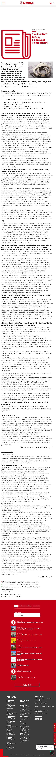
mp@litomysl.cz (10, 708)
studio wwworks (30, 755)
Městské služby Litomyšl (11, 722)
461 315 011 (23, 719)
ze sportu (36, 606)
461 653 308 (23, 725)
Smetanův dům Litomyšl (11, 738)
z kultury (28, 606)
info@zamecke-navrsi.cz (25, 729)
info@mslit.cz (9, 724)
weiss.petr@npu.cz (11, 734)
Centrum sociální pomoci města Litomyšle (11, 745)
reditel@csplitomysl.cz (11, 747)
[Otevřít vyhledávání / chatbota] (50, 2)
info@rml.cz (9, 729)
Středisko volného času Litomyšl (25, 738)
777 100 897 (23, 730)
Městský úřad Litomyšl (10, 701)
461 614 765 (23, 736)
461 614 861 (9, 748)
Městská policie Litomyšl (11, 706)
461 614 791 (9, 725)
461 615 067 (9, 736)
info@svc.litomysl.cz (24, 740)
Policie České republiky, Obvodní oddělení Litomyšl (25, 707)
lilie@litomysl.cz (23, 723)
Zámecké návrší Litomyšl (24, 727)
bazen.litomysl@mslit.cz (25, 718)
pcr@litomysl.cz (23, 709)
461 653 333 (9, 704)
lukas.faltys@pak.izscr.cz (25, 713)
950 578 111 (23, 714)
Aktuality (43, 29)
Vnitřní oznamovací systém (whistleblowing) (41, 710)
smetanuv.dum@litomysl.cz (12, 740)
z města (21, 606)
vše (16, 606)
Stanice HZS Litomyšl (25, 712)
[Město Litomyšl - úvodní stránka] (27, 2)
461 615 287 (9, 730)
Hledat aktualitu (17, 612)
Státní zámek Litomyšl (10, 732)
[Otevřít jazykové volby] (53, 2)
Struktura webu (38, 716)
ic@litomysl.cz (23, 702)
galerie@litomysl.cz (24, 734)
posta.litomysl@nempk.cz (12, 713)
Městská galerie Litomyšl (24, 732)
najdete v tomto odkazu (27, 86)
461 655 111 (9, 714)
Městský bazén (24, 716)
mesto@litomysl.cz (42, 703)
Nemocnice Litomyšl (12, 712)
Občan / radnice (36, 29)
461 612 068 (9, 720)
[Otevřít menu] (3, 3)
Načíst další (27, 685)
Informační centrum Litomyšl (25, 701)
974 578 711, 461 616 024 (25, 710)
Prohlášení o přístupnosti (41, 713)
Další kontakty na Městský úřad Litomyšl (44, 706)
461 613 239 (9, 742)
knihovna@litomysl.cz (11, 718)
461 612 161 (23, 704)
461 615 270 (23, 742)
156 (7, 710)
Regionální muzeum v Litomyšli (12, 727)
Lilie (21, 721)
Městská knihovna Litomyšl (11, 717)
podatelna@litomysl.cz (11, 702)
